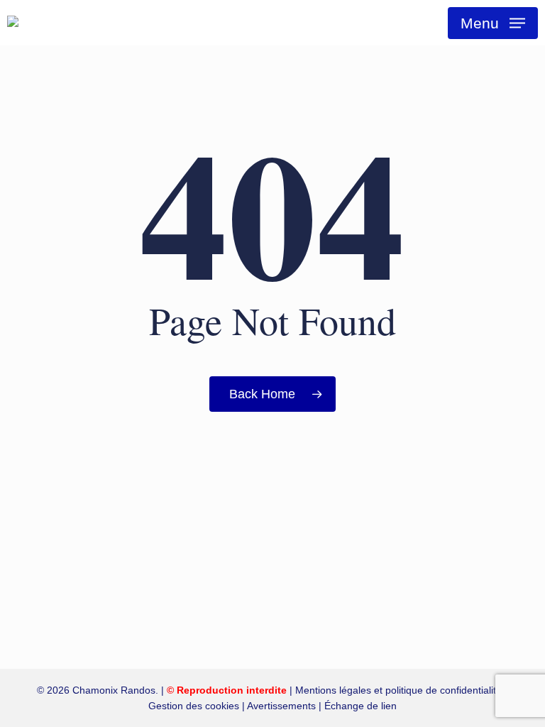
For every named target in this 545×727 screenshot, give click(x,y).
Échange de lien (360, 705)
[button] (493, 23)
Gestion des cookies (193, 705)
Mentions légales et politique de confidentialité (398, 690)
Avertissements (281, 705)
